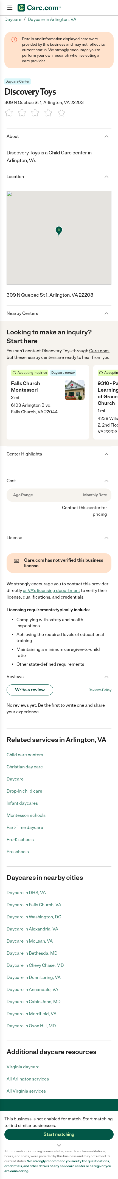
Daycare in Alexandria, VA (32, 929)
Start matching (59, 1134)
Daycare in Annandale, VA (32, 989)
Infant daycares (22, 803)
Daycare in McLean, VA (30, 941)
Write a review (30, 689)
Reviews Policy (100, 690)
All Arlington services (28, 1079)
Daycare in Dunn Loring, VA (34, 977)
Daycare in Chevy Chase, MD (35, 965)
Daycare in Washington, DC (34, 916)
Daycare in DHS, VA (26, 892)
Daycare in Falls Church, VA (34, 904)
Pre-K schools (20, 839)
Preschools (18, 851)
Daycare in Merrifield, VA (32, 1013)
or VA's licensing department (51, 590)
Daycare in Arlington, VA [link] (52, 19)
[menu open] (10, 7)
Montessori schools (26, 815)
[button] (59, 1130)
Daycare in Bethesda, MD (32, 953)
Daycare (15, 779)
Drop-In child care (24, 791)
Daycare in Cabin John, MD (34, 1001)
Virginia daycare (23, 1066)
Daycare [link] (12, 19)
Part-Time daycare (25, 827)
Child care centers (25, 754)
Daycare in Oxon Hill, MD (31, 1025)
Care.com (99, 350)
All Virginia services (26, 1091)
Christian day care (25, 766)
